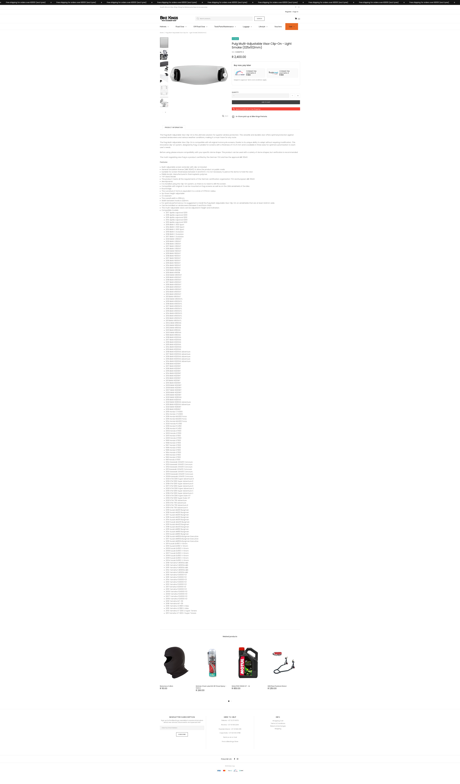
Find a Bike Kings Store (230, 742)
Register (288, 12)
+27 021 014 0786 (234, 733)
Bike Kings (169, 18)
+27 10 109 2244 (233, 725)
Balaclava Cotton (166, 686)
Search (259, 19)
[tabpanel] (176, 668)
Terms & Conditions (278, 723)
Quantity (235, 92)
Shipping (278, 729)
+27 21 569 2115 (236, 729)
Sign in (295, 12)
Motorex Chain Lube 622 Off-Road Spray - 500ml (211, 687)
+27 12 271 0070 (233, 720)
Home (162, 33)
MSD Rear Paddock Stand (277, 686)
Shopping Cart (278, 721)
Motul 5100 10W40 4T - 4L (241, 686)
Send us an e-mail (230, 737)
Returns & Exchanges (278, 726)
